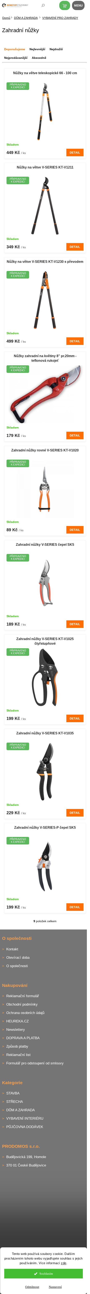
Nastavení (55, 1287)
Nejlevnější (37, 49)
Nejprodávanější (15, 57)
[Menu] (80, 6)
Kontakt (12, 949)
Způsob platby (17, 1046)
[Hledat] (40, 6)
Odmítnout (32, 1287)
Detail (75, 152)
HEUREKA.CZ (17, 1021)
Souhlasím (46, 1273)
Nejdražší (56, 49)
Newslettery (15, 1030)
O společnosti (17, 966)
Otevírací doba (18, 958)
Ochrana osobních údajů (25, 1013)
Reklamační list (18, 1055)
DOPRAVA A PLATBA (23, 1038)
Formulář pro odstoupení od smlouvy (35, 1063)
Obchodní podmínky (22, 1004)
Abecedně (39, 57)
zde (63, 1263)
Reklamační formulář (22, 996)
